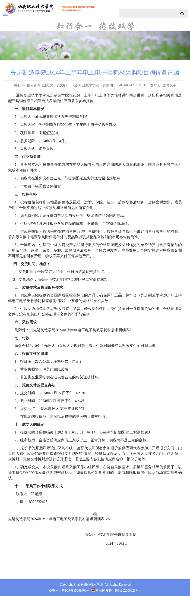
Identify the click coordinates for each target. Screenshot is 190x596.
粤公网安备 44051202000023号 (117, 590)
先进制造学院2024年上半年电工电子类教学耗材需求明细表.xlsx (59, 519)
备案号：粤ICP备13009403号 (69, 590)
